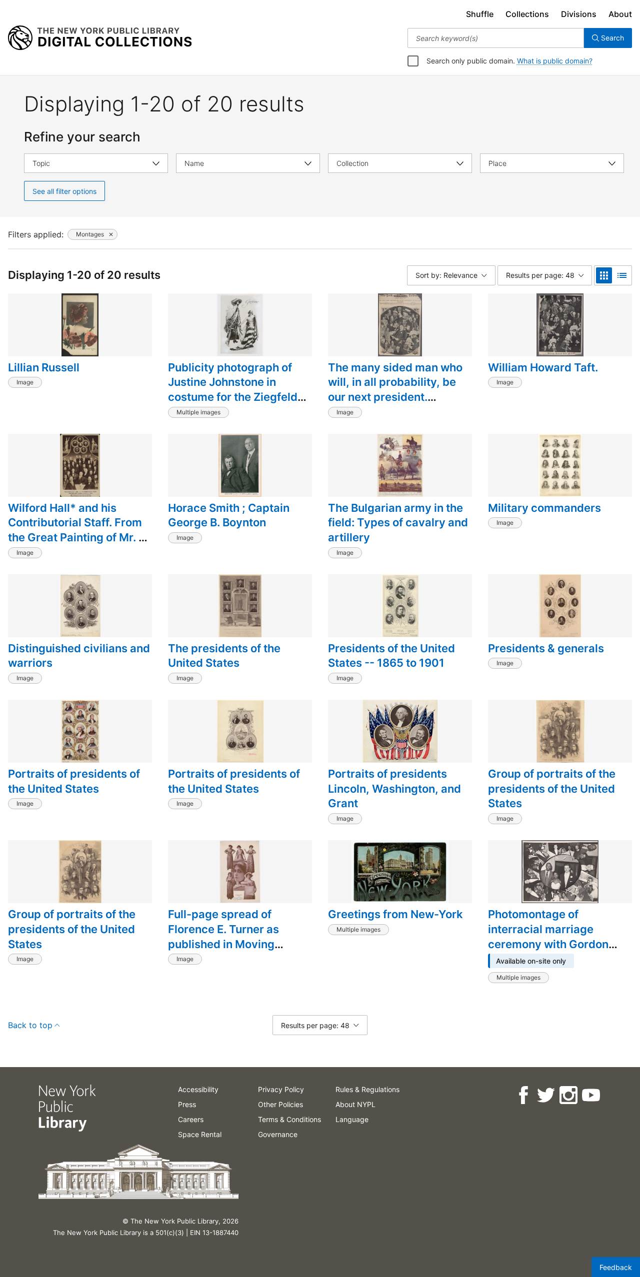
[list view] (622, 275)
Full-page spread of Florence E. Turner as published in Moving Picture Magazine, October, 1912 (223, 944)
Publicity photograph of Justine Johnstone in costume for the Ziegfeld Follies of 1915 (233, 389)
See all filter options (64, 191)
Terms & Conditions (289, 1119)
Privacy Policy (281, 1089)
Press (187, 1104)
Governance (278, 1134)
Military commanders (544, 507)
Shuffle (480, 14)
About (620, 14)
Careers (191, 1119)
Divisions (578, 14)
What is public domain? (554, 60)
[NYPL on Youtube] (590, 1095)
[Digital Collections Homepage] (100, 37)
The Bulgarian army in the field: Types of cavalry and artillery (398, 522)
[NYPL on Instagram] (568, 1095)
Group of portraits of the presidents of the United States (552, 788)
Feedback (616, 1267)
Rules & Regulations (368, 1089)
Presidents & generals (546, 648)
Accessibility (198, 1089)
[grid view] (604, 275)
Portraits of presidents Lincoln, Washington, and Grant (394, 788)
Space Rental (200, 1134)
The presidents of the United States (224, 656)
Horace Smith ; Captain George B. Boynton (229, 515)
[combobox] (496, 38)
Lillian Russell (44, 367)
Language (352, 1119)
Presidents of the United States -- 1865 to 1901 (391, 656)
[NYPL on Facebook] (522, 1095)
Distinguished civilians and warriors (79, 656)
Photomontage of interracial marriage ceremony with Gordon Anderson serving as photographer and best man (549, 951)
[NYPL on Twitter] (545, 1095)
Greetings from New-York (395, 914)
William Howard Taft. (543, 367)
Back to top (30, 1025)
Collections (527, 14)
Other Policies (280, 1104)
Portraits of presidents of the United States (74, 781)
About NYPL (356, 1104)
